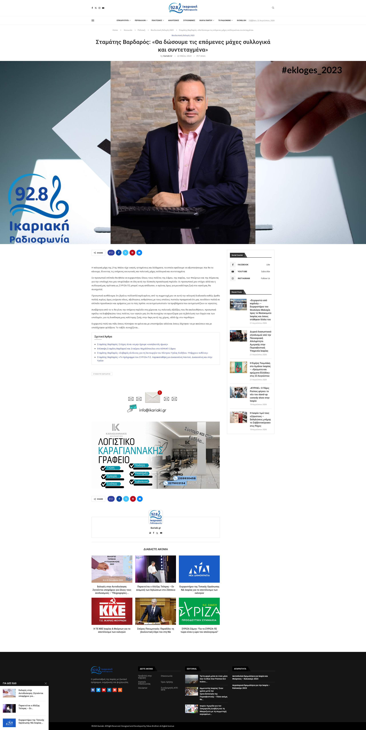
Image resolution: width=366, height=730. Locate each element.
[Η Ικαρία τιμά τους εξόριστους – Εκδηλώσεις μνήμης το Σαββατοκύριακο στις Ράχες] (238, 417)
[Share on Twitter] (125, 252)
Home (115, 30)
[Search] (273, 8)
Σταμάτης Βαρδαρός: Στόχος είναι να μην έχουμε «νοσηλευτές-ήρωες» (132, 344)
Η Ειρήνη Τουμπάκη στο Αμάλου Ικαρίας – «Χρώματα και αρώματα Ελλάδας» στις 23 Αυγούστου (260, 369)
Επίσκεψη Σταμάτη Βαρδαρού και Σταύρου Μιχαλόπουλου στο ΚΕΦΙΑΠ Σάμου (136, 348)
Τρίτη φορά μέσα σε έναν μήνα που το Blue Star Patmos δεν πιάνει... (213, 679)
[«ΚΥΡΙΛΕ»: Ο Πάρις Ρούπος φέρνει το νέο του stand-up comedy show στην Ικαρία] (238, 392)
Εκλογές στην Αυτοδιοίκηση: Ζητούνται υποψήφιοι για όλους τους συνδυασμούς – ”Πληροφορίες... (112, 589)
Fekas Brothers (153, 726)
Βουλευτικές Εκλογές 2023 (162, 30)
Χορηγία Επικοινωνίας (144, 683)
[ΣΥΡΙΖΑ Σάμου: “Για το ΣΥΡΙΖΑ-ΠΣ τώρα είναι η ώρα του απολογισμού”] (199, 611)
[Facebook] (92, 8)
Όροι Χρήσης (167, 682)
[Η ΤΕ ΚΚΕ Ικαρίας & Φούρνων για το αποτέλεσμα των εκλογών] (112, 611)
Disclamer (142, 688)
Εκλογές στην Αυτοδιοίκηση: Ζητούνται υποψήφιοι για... (31, 693)
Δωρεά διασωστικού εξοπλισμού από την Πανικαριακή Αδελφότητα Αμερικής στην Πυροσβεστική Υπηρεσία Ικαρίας (260, 341)
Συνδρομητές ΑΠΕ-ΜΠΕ (169, 689)
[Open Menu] (93, 20)
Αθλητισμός (173, 20)
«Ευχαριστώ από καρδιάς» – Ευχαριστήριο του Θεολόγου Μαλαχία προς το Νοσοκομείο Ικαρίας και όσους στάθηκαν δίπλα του (260, 310)
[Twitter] (96, 8)
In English (241, 20)
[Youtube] (103, 8)
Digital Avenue (168, 726)
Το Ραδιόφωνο (224, 20)
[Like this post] (112, 253)
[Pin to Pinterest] (132, 252)
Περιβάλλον (140, 20)
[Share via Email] (139, 252)
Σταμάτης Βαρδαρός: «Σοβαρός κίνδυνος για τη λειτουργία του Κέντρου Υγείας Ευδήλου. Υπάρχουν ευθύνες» (152, 352)
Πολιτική (141, 30)
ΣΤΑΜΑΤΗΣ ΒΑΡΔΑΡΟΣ (101, 374)
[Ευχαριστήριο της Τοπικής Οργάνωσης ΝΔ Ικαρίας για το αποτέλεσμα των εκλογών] (199, 569)
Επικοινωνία (166, 676)
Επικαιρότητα (123, 20)
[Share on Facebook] (119, 252)
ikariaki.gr (167, 56)
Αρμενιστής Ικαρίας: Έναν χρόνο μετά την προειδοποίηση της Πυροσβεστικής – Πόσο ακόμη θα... (213, 694)
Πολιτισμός (157, 20)
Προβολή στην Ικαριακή (145, 677)
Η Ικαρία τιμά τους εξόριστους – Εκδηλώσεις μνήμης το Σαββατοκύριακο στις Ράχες (260, 419)
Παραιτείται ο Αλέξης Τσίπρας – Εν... (29, 707)
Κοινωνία (128, 30)
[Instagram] (99, 8)
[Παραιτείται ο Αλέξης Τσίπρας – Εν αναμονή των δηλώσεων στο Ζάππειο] (155, 569)
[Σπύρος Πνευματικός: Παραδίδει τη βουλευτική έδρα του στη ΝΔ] (155, 611)
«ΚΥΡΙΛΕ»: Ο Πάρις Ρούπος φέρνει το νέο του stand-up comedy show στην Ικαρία (259, 394)
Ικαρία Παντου (205, 20)
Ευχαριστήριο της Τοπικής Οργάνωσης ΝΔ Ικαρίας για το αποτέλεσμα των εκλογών (199, 589)
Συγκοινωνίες (189, 20)
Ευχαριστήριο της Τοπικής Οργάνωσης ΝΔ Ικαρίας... (31, 721)
